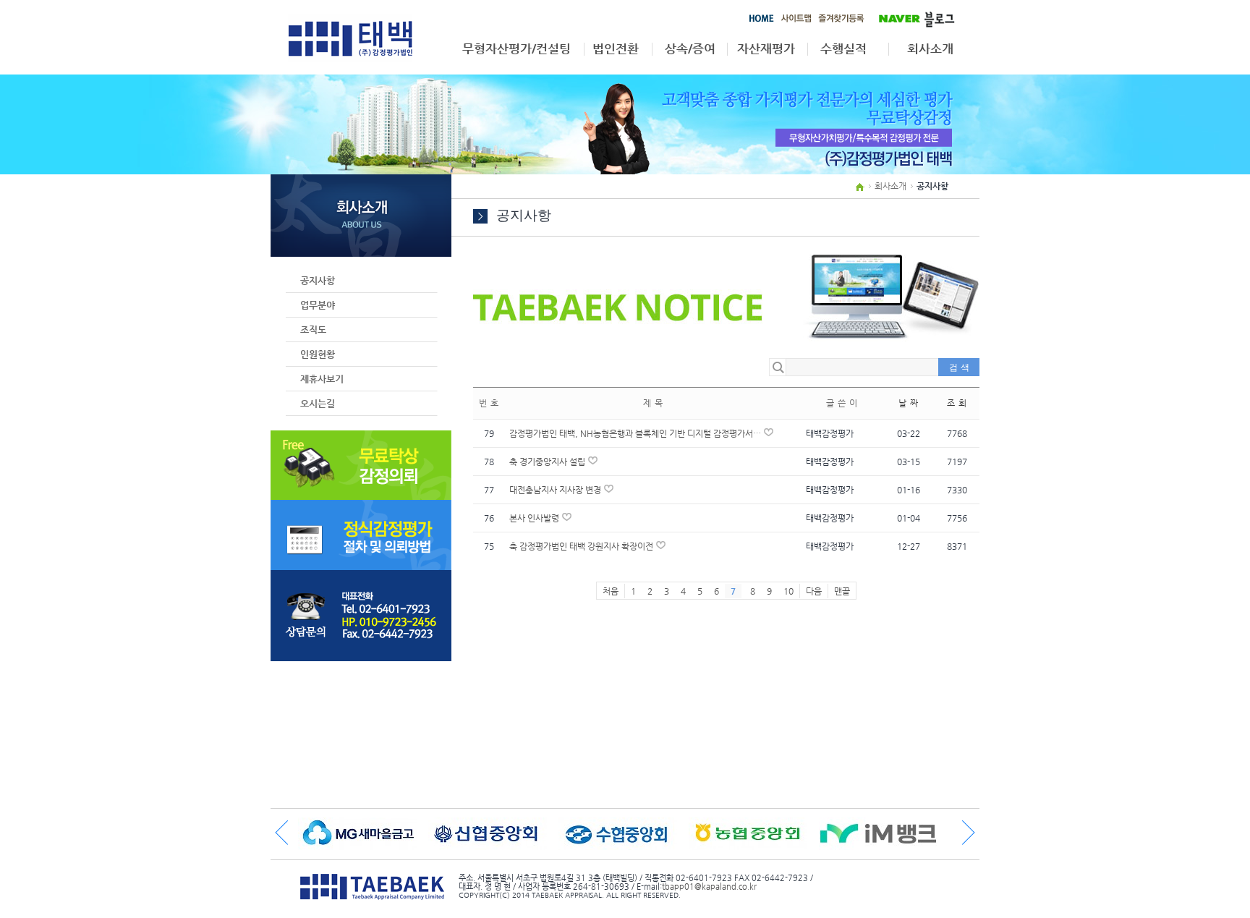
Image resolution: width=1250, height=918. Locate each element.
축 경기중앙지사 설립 (548, 461)
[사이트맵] (796, 21)
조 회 (957, 403)
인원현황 (317, 354)
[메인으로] (761, 21)
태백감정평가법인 (350, 38)
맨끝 (842, 591)
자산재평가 (766, 49)
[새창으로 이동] (911, 17)
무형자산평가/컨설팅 (516, 49)
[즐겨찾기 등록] (841, 21)
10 (788, 591)
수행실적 (843, 49)
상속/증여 (690, 49)
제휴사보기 (322, 378)
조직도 (313, 329)
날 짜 (908, 403)
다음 (814, 591)
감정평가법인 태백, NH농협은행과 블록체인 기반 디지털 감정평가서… (636, 433)
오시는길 (317, 403)
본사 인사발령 (535, 518)
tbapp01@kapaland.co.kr (709, 886)
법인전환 (615, 49)
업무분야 (317, 304)
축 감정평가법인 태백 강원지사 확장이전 (582, 546)
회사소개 (930, 49)
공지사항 (317, 280)
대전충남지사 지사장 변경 (556, 490)
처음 (610, 591)
